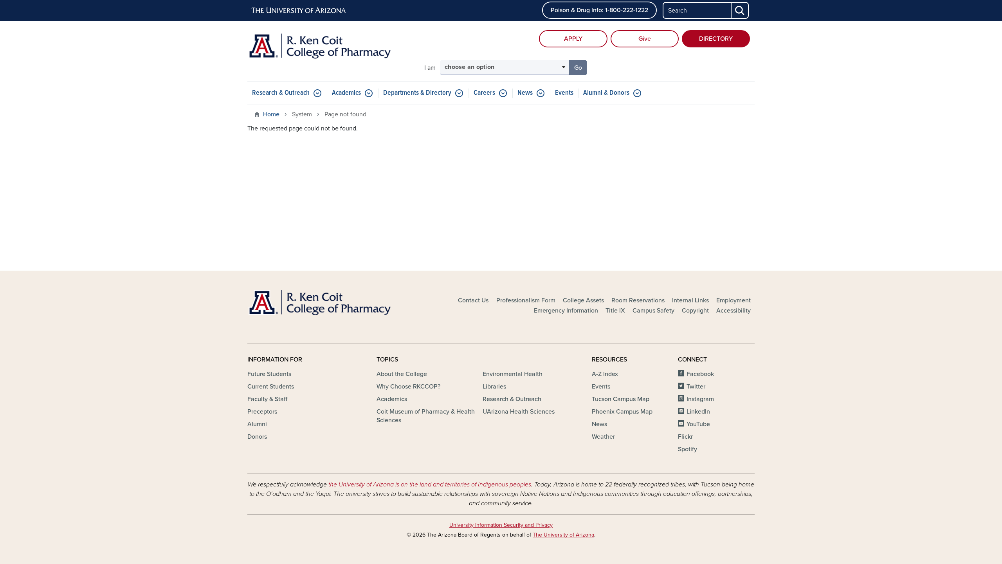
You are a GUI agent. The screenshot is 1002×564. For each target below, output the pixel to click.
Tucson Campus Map (620, 399)
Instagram (700, 399)
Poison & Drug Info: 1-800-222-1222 (599, 10)
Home (271, 114)
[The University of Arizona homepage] (299, 10)
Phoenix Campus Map (622, 412)
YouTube (698, 424)
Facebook (700, 374)
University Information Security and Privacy (501, 525)
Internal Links (690, 300)
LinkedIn (698, 412)
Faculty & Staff (267, 399)
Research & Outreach (281, 93)
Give (644, 39)
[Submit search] (740, 10)
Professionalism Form (525, 300)
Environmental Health (512, 374)
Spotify (687, 449)
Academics (346, 93)
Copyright (695, 311)
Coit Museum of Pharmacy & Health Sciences (426, 416)
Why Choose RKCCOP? (408, 386)
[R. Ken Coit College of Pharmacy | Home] (328, 50)
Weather (603, 437)
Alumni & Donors (606, 93)
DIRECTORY (716, 39)
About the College (402, 374)
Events (564, 93)
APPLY (573, 39)
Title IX (615, 311)
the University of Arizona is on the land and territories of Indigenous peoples (429, 484)
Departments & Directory (417, 93)
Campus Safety (653, 311)
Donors (257, 437)
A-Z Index (605, 374)
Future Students (269, 374)
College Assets (583, 300)
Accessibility (733, 311)
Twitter (696, 386)
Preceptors (262, 412)
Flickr (685, 437)
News (525, 93)
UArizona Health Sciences (519, 412)
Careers (484, 93)
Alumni (257, 424)
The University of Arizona (563, 534)
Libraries (494, 386)
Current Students (270, 386)
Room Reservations (638, 300)
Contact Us (473, 300)
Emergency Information (566, 311)
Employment (733, 300)
